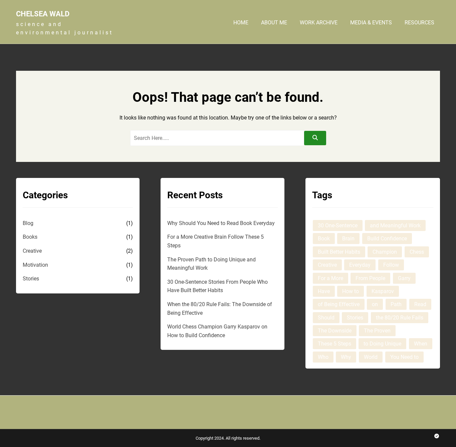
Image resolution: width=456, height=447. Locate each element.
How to (350, 291)
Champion (385, 252)
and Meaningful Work (395, 225)
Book (324, 238)
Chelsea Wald (42, 13)
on (375, 304)
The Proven (377, 330)
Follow (391, 265)
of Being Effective (339, 304)
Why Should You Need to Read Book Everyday (221, 223)
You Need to (404, 357)
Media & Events (371, 22)
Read (420, 304)
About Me (274, 22)
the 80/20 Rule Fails (399, 317)
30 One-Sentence (338, 225)
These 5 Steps (334, 344)
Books (30, 237)
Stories (31, 278)
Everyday (360, 265)
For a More (330, 278)
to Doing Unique (382, 344)
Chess (417, 252)
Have (324, 291)
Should (326, 317)
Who (323, 357)
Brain (348, 238)
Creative (32, 251)
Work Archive (318, 22)
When (420, 344)
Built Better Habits (339, 252)
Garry (404, 278)
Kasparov (383, 291)
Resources (419, 22)
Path (396, 304)
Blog (28, 223)
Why (346, 357)
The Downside (335, 330)
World (371, 357)
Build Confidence (387, 238)
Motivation (35, 265)
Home (240, 22)
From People (370, 278)
